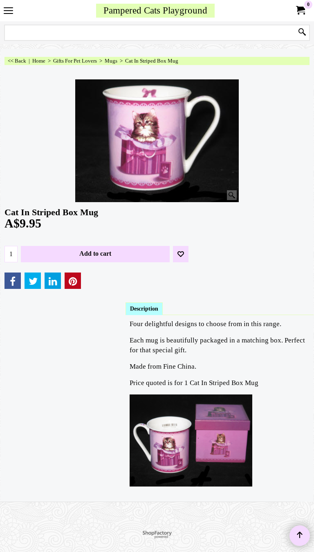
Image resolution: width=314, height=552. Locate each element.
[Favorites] (180, 254)
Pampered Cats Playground (155, 10)
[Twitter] (33, 281)
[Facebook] (12, 281)
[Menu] (8, 11)
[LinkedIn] (53, 281)
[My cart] (300, 10)
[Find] (302, 32)
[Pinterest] (73, 281)
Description (144, 309)
